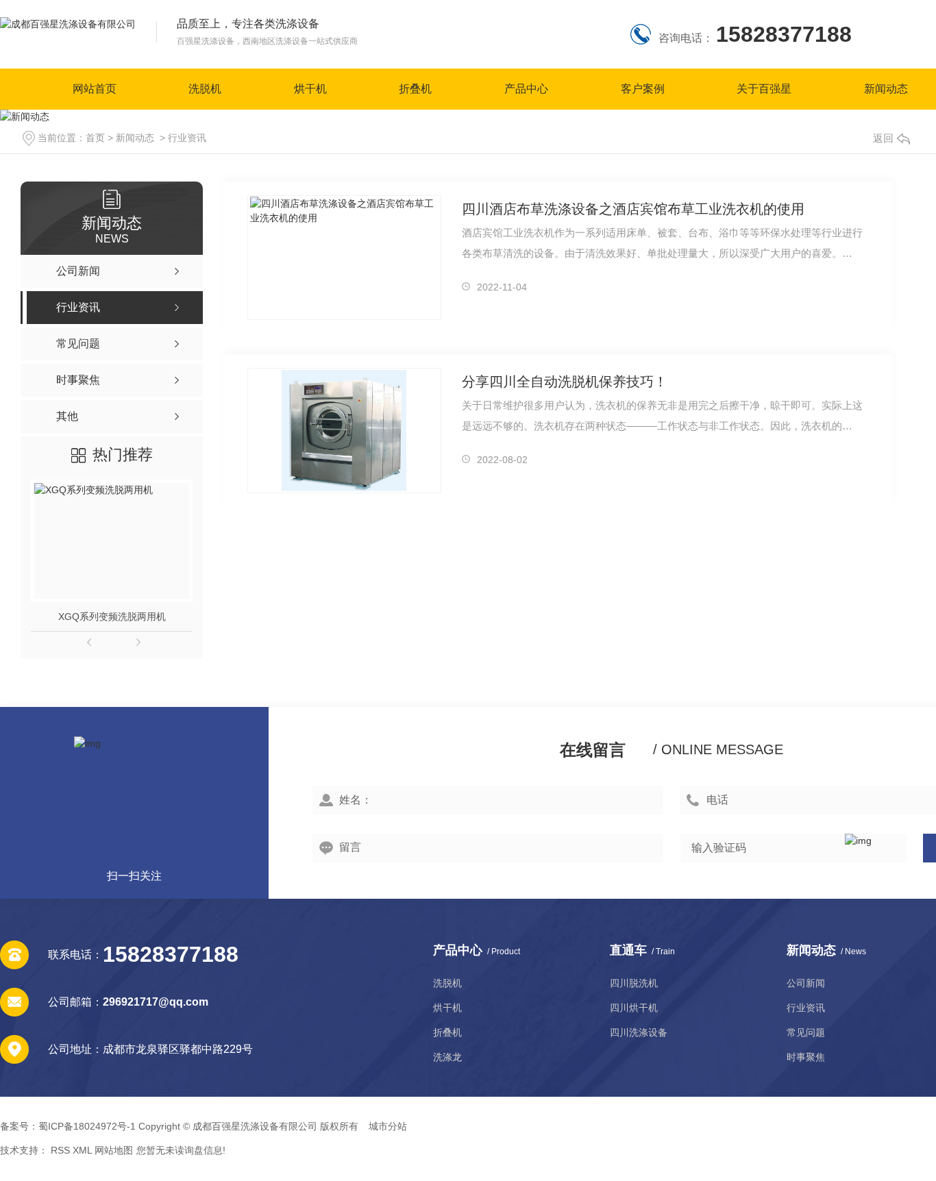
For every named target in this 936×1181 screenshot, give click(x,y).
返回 (883, 138)
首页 (95, 137)
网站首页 (94, 89)
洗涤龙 (447, 1057)
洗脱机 (204, 89)
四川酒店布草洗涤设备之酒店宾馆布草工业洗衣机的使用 (633, 208)
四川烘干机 (634, 1007)
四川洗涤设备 (638, 1032)
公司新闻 (806, 983)
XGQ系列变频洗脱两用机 (112, 616)
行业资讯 (187, 137)
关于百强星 (764, 89)
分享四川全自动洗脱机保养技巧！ (564, 381)
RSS (60, 1150)
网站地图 (114, 1150)
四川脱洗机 (634, 983)
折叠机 (415, 89)
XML (82, 1150)
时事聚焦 (806, 1057)
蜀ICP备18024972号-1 (87, 1126)
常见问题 (806, 1032)
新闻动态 (886, 89)
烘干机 (310, 89)
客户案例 (643, 89)
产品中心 (526, 89)
